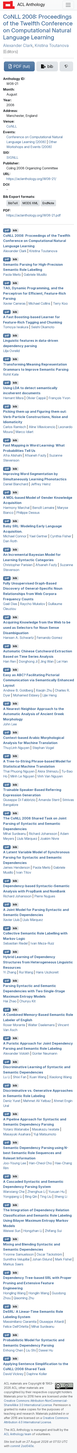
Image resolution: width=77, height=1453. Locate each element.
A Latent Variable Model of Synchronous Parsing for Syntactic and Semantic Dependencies (36, 857)
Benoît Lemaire (43, 508)
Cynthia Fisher (60, 536)
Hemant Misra (13, 398)
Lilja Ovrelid (11, 351)
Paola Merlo (12, 274)
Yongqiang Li (12, 1196)
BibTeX (13, 203)
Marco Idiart (24, 432)
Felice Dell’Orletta (16, 1326)
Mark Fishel (63, 1259)
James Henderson (16, 867)
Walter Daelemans (41, 1025)
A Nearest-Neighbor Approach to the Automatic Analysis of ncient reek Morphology (33, 714)
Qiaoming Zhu (24, 1298)
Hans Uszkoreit (47, 972)
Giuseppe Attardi (51, 1322)
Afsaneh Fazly (35, 455)
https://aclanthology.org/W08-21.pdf (33, 215)
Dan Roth (10, 541)
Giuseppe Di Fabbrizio (19, 800)
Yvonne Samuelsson (18, 1254)
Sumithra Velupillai (16, 1259)
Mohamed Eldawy (26, 695)
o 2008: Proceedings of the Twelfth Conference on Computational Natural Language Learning (38, 27)
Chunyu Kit (27, 1001)
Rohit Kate (11, 374)
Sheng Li (60, 1196)
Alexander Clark (18, 45)
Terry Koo (60, 303)
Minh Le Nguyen (22, 776)
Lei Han (62, 661)
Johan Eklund (42, 1259)
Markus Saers (13, 1264)
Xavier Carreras (14, 303)
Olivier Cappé (36, 398)
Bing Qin (31, 1196)
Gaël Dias (10, 604)
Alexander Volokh (16, 1053)
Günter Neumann (44, 1053)
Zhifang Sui (53, 1231)
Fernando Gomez (49, 638)
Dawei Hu (45, 1350)
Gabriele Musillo (35, 274)
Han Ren (9, 661)
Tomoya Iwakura (15, 327)
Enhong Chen (13, 1350)
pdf (7, 230)
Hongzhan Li (32, 1231)
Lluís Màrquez (27, 838)
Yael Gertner (38, 536)
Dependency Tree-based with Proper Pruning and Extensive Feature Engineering (37, 1283)
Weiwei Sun (12, 1231)
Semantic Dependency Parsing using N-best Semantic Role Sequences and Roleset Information (35, 1152)
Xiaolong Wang (60, 1077)
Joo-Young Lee (14, 1163)
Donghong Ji (28, 661)
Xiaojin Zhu (44, 690)
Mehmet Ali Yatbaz (37, 1101)
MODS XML (30, 203)
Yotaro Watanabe (16, 1129)
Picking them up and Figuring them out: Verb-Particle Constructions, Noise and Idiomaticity (35, 416)
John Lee (10, 724)
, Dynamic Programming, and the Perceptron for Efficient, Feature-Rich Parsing (34, 293)
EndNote (48, 203)
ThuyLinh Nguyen (16, 748)
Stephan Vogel (43, 748)
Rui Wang (26, 972)
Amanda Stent (49, 800)
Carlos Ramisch (14, 427)
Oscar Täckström (49, 1254)
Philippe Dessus (28, 513)
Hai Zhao (10, 1001)
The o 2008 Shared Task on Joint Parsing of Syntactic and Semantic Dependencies (35, 823)
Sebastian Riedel (15, 943)
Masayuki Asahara (17, 1134)
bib (15, 230)
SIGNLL (12, 157)
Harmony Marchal (16, 508)
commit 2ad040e (22, 1446)
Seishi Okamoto (42, 327)
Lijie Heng (49, 695)
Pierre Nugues (44, 896)
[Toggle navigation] (68, 5)
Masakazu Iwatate (45, 1129)
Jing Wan (47, 661)
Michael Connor (14, 536)
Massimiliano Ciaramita (20, 1322)
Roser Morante (14, 1025)
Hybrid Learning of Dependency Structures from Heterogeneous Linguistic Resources (38, 962)
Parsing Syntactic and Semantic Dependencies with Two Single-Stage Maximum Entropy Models (34, 991)
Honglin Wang (38, 1293)
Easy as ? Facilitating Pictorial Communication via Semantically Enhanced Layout (38, 680)
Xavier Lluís (11, 920)
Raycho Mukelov (32, 604)
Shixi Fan (19, 1077)
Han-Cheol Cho (40, 1163)
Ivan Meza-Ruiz (42, 943)
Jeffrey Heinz (41, 484)
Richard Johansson (43, 834)
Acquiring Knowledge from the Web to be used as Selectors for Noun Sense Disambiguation (36, 627)
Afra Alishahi (12, 455)
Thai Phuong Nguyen (19, 771)
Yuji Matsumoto (44, 1134)
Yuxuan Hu (56, 1192)
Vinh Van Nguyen (50, 776)
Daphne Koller (36, 1374)
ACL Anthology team (17, 1434)
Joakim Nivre (49, 838)
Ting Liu (46, 1196)
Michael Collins (39, 303)
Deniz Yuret (11, 1101)
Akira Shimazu (48, 771)
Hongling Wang (14, 1293)
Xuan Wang (37, 1077)
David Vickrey (13, 1374)
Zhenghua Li (36, 1192)
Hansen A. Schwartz (18, 638)
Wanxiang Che (14, 1192)
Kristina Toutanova (52, 45)
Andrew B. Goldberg (18, 690)
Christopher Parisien (18, 565)
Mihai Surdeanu (14, 834)
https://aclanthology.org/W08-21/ (31, 179)
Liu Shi (31, 1350)
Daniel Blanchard (15, 484)
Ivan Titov (23, 872)
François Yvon (59, 398)
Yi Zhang (9, 972)
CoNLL (11, 126)
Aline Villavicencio (42, 427)
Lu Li (6, 1077)
